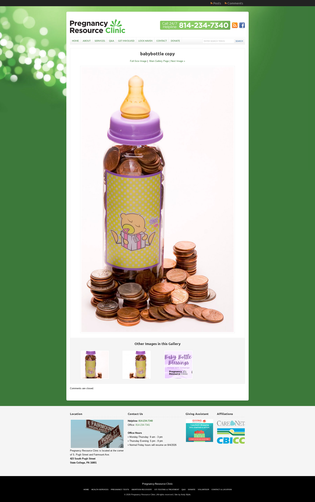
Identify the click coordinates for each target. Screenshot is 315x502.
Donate (175, 40)
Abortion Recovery (141, 489)
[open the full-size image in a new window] (157, 332)
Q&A (111, 40)
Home (75, 40)
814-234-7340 (146, 420)
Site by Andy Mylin (182, 494)
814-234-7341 (143, 425)
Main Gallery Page (159, 61)
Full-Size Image (138, 61)
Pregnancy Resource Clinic (157, 483)
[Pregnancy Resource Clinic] (98, 32)
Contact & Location (221, 489)
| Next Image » (177, 61)
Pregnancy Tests (120, 489)
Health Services (99, 489)
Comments (235, 3)
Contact (161, 40)
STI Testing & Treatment (166, 489)
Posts (217, 3)
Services (100, 40)
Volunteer (203, 489)
